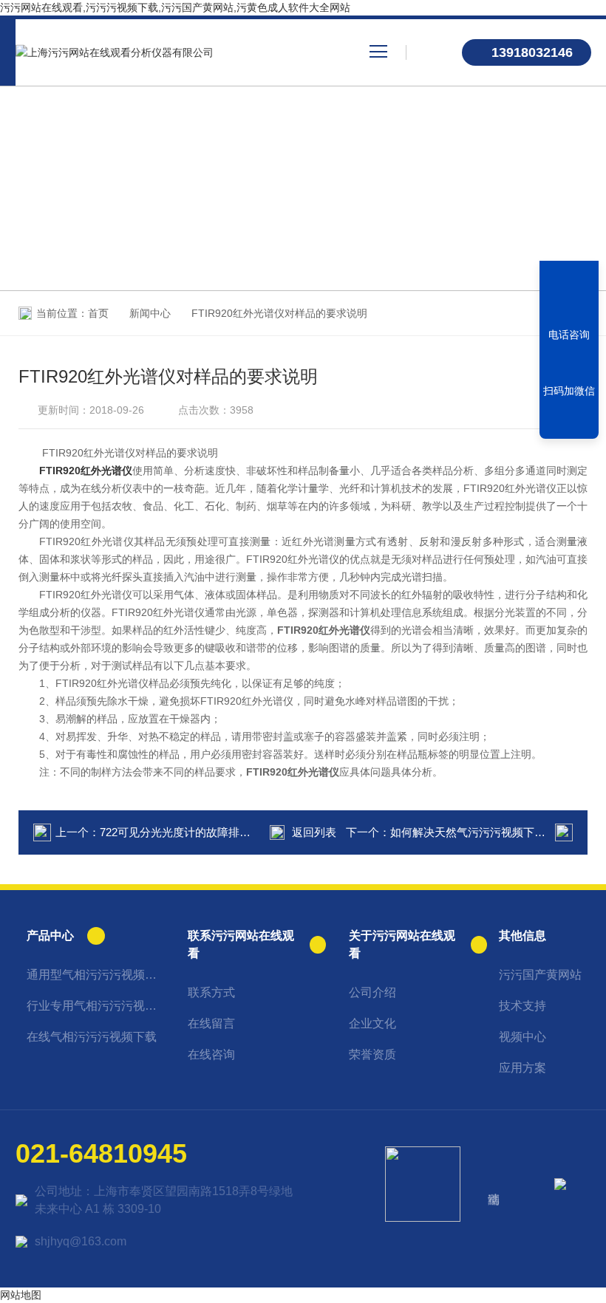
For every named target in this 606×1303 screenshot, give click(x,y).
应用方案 (522, 1067)
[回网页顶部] (569, 422)
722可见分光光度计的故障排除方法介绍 (197, 832)
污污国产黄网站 (540, 974)
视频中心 (522, 1036)
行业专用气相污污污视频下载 (96, 1005)
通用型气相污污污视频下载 (96, 974)
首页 (98, 313)
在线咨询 (211, 1054)
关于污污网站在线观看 (402, 944)
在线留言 (211, 1023)
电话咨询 (569, 335)
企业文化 (372, 1023)
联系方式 (211, 992)
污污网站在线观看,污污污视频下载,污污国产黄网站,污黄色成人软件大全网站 (175, 7)
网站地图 (20, 1295)
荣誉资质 (372, 1054)
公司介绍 (372, 992)
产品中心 (50, 935)
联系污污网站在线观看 (241, 944)
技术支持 (522, 1005)
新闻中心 (150, 313)
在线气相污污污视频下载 (92, 1036)
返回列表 (314, 832)
